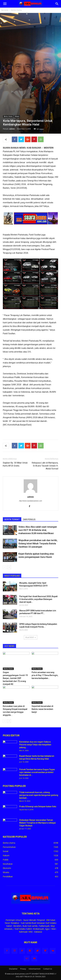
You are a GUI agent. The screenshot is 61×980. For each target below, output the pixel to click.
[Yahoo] (27, 958)
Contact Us (47, 969)
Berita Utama (16, 10)
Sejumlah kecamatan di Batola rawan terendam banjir (42, 709)
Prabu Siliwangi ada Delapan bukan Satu (37, 806)
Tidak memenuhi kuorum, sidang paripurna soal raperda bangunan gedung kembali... (38, 795)
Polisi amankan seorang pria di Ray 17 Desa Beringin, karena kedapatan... (45, 675)
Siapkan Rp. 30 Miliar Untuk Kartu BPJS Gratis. (15, 464)
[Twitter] (37, 951)
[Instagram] (14, 951)
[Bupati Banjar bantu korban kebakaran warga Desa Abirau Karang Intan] (10, 759)
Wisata (17, 116)
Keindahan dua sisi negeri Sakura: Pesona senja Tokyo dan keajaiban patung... (35, 745)
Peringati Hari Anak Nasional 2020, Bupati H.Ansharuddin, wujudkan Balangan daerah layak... (38, 599)
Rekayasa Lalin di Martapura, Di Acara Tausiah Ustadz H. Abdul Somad (45, 466)
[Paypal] (22, 951)
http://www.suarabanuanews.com (30, 501)
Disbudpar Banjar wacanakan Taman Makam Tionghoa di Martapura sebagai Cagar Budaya (37, 823)
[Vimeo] (45, 951)
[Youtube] (34, 958)
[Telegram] (30, 951)
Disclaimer (13, 969)
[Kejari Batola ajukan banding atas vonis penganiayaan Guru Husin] (10, 557)
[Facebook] (30, 506)
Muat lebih (29, 637)
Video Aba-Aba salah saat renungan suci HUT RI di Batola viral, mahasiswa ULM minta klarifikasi (37, 530)
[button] (57, 4)
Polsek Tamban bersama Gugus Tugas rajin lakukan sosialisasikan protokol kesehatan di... (37, 772)
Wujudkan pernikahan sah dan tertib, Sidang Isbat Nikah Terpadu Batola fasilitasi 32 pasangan (37, 543)
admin (12, 129)
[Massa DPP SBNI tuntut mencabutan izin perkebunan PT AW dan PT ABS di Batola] (10, 614)
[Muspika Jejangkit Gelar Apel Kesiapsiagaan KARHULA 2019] (10, 586)
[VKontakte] (53, 951)
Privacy (23, 969)
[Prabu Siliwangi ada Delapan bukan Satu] (10, 810)
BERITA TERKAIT (12, 519)
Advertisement (34, 969)
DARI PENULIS (29, 519)
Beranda (4, 10)
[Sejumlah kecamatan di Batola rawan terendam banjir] (45, 695)
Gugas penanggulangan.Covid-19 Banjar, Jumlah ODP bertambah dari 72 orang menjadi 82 (15, 678)
